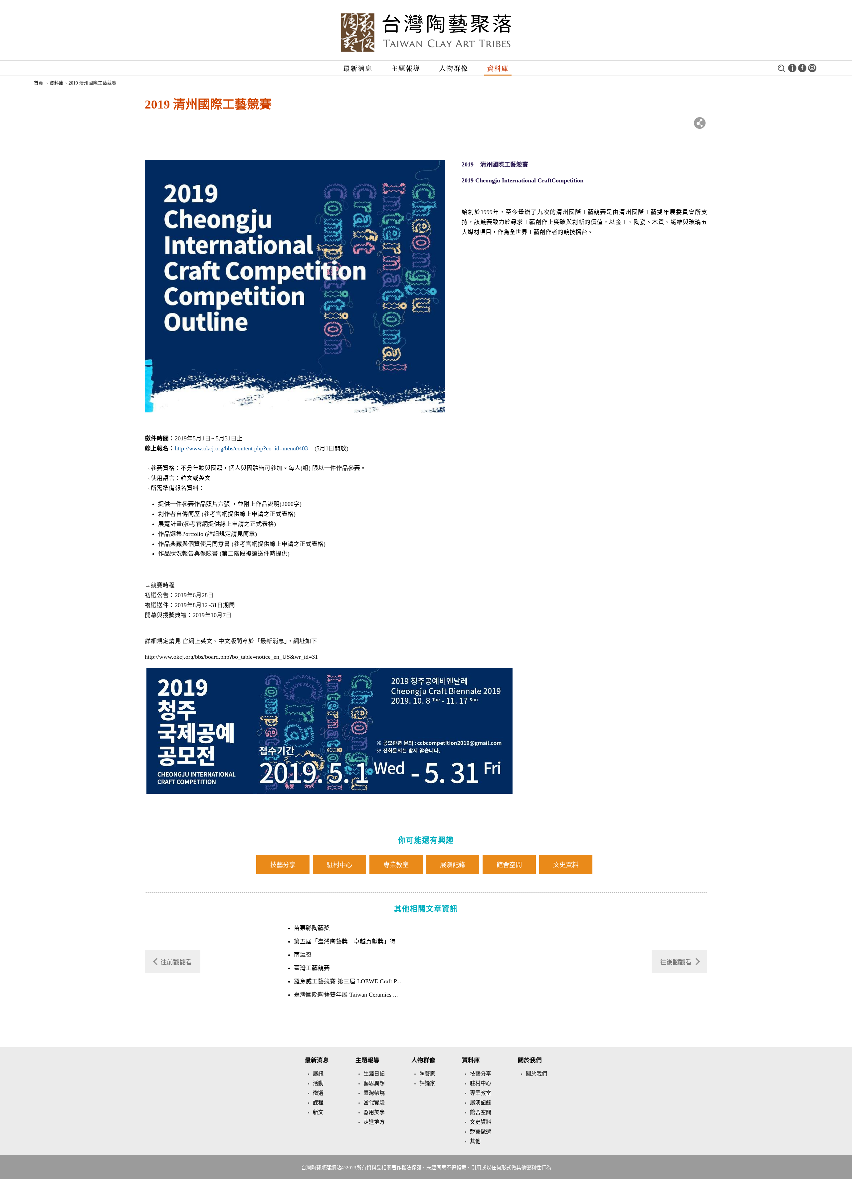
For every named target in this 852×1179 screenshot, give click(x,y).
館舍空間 (509, 864)
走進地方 (374, 1122)
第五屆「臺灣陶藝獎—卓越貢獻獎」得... (347, 941)
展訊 (318, 1073)
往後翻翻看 (676, 962)
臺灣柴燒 (374, 1093)
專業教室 (396, 864)
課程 (318, 1102)
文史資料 (565, 864)
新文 (318, 1112)
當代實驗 (374, 1102)
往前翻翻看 (176, 962)
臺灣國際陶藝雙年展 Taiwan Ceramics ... (346, 994)
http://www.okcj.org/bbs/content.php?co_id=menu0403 (241, 448)
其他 (475, 1141)
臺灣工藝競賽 (312, 968)
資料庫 (498, 68)
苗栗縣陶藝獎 (312, 928)
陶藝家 (427, 1073)
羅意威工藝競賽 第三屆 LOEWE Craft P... (347, 981)
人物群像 (453, 68)
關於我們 (530, 1060)
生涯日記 (374, 1073)
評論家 (427, 1083)
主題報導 (405, 68)
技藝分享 (283, 864)
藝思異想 (374, 1083)
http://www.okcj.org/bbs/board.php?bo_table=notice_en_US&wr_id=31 (231, 656)
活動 (318, 1083)
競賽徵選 (480, 1131)
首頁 (38, 83)
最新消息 (357, 68)
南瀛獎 (303, 954)
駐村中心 (339, 864)
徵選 (318, 1093)
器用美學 (374, 1112)
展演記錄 (452, 864)
